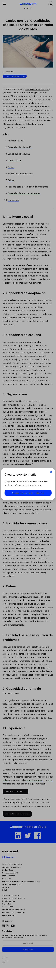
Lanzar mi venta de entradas (28, 493)
